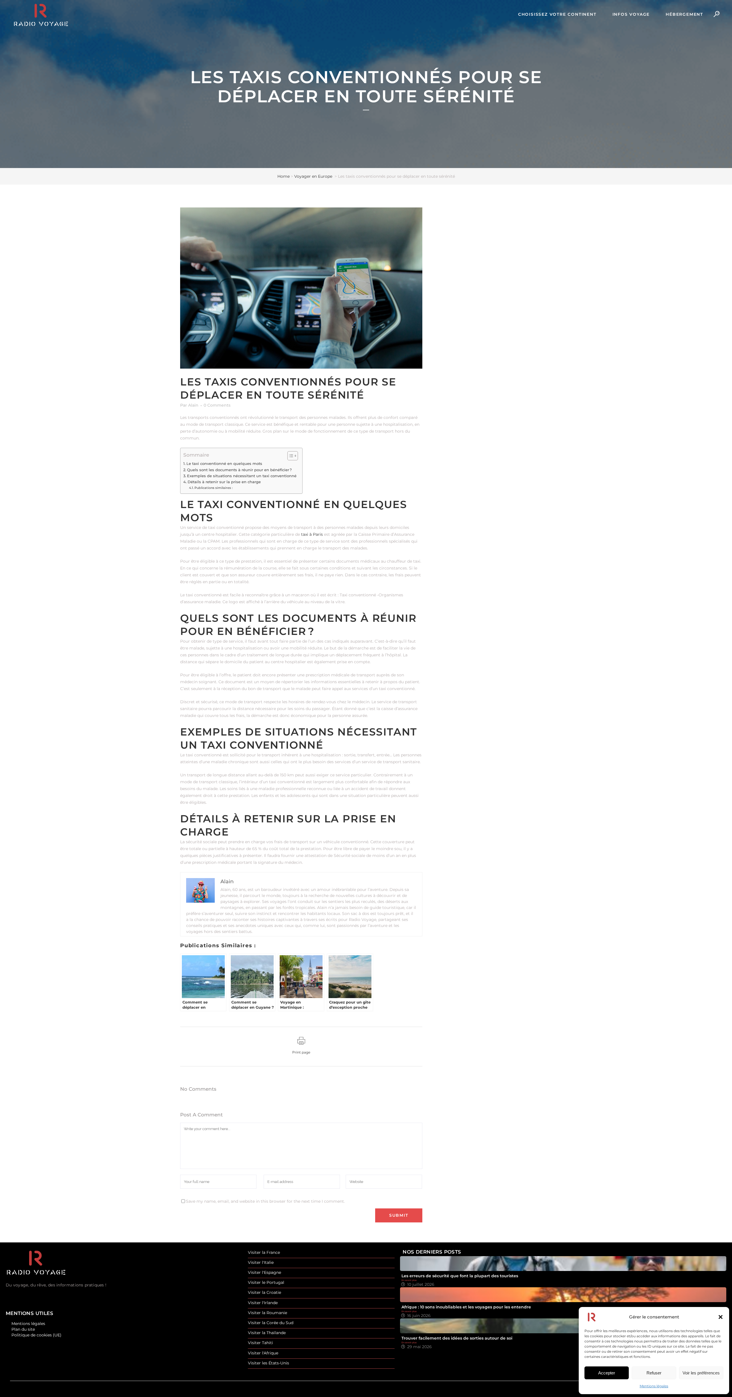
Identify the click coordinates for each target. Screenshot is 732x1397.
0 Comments (217, 405)
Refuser (654, 1372)
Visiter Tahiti (260, 1342)
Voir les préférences (701, 1372)
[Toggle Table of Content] (290, 456)
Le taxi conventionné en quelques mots (224, 463)
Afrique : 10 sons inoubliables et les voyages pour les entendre (466, 1307)
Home (283, 176)
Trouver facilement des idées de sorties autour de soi (456, 1338)
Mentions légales (654, 1386)
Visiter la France (264, 1252)
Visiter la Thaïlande (267, 1332)
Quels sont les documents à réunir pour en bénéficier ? (239, 470)
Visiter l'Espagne (264, 1272)
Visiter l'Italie (261, 1262)
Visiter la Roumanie (267, 1312)
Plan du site (23, 1329)
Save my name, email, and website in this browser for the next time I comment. (265, 1201)
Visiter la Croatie (264, 1292)
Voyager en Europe (313, 176)
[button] (720, 1317)
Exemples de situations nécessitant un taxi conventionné (242, 476)
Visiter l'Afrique (263, 1353)
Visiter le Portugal (266, 1282)
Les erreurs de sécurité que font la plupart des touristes (459, 1275)
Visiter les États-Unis (268, 1363)
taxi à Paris (312, 534)
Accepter (606, 1372)
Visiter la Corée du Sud (270, 1322)
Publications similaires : (213, 488)
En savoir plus (409, 1280)
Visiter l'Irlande (263, 1302)
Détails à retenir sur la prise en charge (224, 482)
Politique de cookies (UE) (36, 1335)
